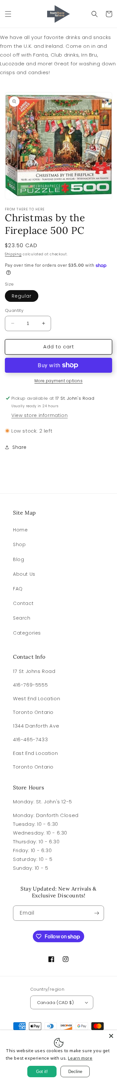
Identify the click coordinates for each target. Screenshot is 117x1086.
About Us (24, 574)
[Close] (111, 1036)
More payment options (58, 380)
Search (22, 618)
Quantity (14, 310)
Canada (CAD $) (55, 1002)
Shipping (13, 254)
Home (20, 530)
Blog (18, 559)
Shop (19, 544)
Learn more (80, 1058)
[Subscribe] (96, 913)
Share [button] (19, 447)
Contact (23, 603)
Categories (27, 633)
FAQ (18, 588)
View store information (39, 415)
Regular (22, 296)
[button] (8, 14)
